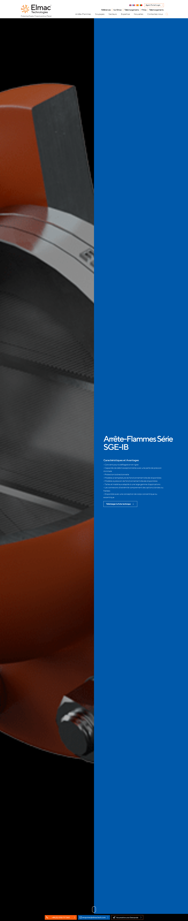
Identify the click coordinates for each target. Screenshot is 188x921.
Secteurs (113, 14)
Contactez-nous (155, 14)
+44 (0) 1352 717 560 (61, 917)
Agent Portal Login (153, 5)
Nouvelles (138, 14)
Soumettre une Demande (127, 917)
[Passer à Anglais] (130, 5)
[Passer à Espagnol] (137, 5)
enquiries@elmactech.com (94, 917)
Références (106, 10)
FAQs (144, 10)
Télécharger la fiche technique (118, 504)
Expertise (125, 14)
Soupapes (99, 14)
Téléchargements (131, 10)
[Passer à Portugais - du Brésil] (141, 5)
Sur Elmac (117, 10)
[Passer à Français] (134, 5)
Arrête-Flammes (83, 14)
